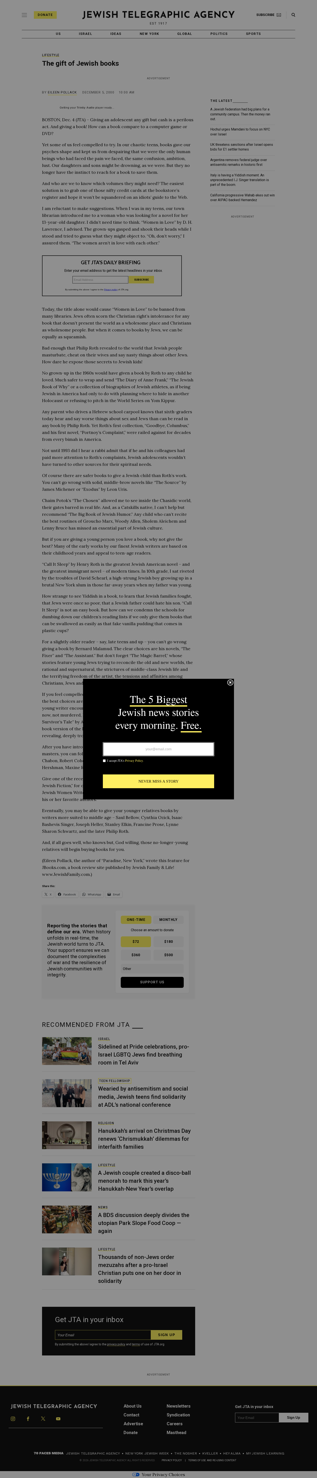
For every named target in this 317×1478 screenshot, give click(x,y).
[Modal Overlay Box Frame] (158, 739)
